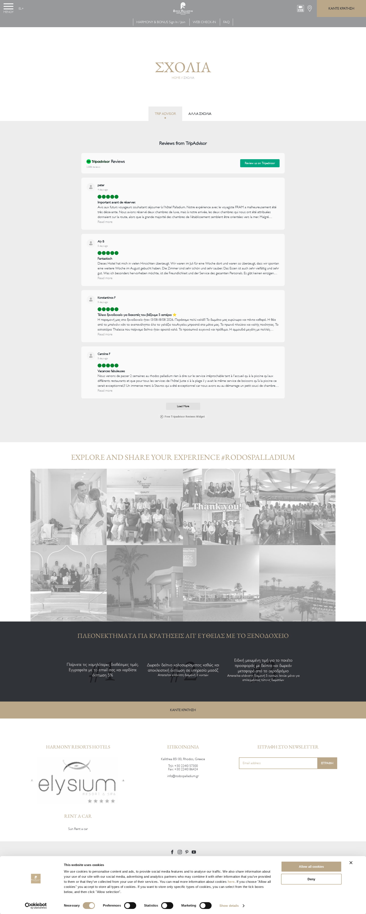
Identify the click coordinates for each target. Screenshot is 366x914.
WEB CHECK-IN (204, 22)
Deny (311, 879)
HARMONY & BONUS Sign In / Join (160, 22)
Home (176, 78)
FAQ (226, 22)
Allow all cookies (311, 866)
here (231, 881)
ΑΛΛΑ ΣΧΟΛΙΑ (200, 114)
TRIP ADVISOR (165, 114)
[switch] (130, 905)
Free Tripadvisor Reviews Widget (185, 416)
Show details (229, 905)
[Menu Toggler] (8, 6)
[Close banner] (350, 862)
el (20, 8)
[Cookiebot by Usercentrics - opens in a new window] (35, 906)
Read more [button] (105, 222)
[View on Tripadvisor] (91, 187)
